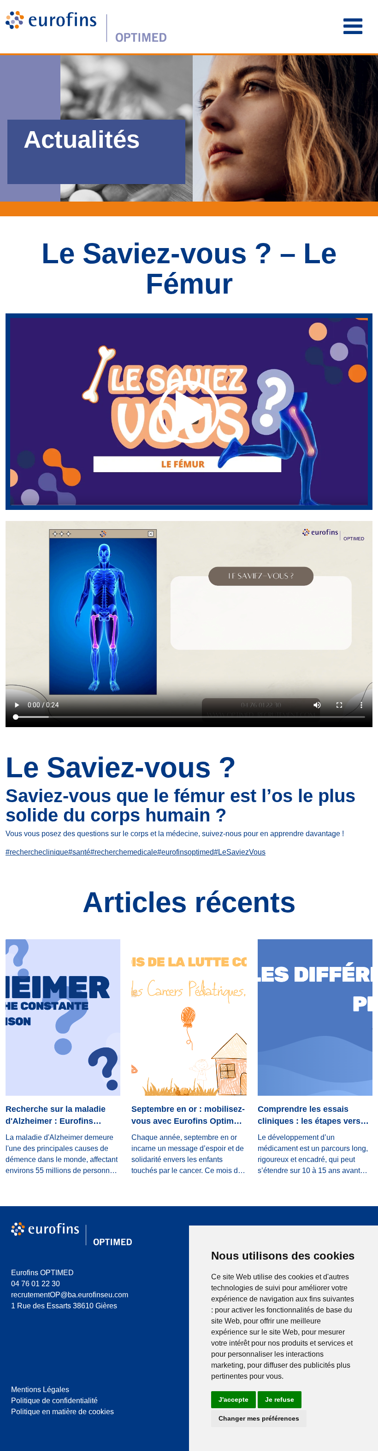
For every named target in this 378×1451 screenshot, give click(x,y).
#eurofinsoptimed (185, 852)
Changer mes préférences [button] (259, 1418)
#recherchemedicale (123, 852)
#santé (79, 852)
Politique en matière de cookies (62, 1412)
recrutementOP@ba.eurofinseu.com (69, 1295)
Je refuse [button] (279, 1399)
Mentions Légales (40, 1389)
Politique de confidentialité (54, 1401)
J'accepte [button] (233, 1399)
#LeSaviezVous (240, 852)
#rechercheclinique (37, 852)
